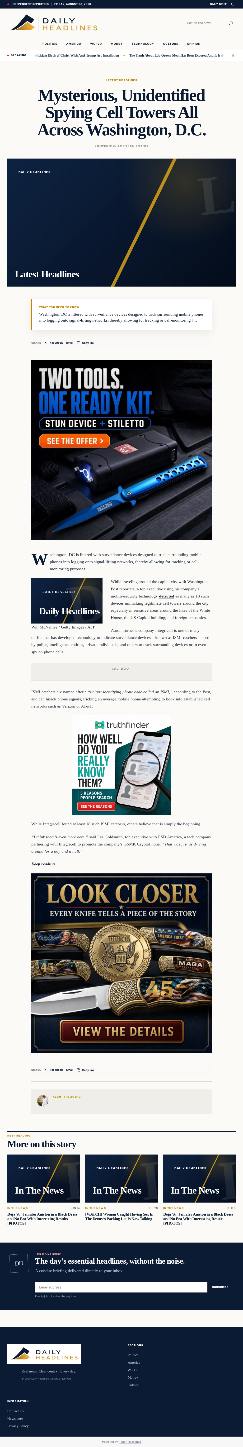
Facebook (56, 342)
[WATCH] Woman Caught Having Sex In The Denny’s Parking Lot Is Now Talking (119, 1216)
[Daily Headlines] (53, 23)
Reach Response (130, 1441)
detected (166, 596)
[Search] (231, 23)
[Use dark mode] (232, 4)
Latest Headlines (121, 80)
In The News (17, 1208)
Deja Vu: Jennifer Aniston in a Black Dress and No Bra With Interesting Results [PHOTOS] (42, 1219)
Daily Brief (218, 4)
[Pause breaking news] (232, 55)
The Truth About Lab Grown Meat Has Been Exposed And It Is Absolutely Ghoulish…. (168, 55)
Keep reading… (45, 864)
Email (69, 342)
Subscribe (220, 1287)
